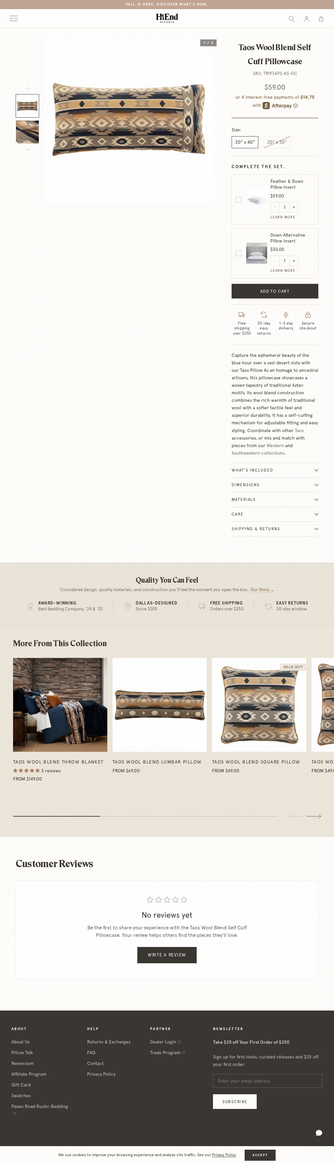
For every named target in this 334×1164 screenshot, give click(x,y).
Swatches (21, 1095)
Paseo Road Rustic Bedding (39, 1106)
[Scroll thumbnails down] (27, 149)
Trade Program (165, 1052)
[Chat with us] (319, 1133)
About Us (20, 1041)
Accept (259, 1155)
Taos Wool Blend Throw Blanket (58, 761)
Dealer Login (163, 1041)
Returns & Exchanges (108, 1041)
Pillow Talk (22, 1052)
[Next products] (314, 816)
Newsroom (22, 1063)
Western (275, 445)
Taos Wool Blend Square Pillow (256, 761)
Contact (95, 1063)
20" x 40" (245, 142)
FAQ (91, 1052)
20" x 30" (277, 142)
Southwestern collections (258, 453)
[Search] (291, 18)
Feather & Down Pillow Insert (286, 184)
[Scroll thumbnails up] (27, 88)
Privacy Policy (101, 1074)
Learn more (283, 217)
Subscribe (234, 1101)
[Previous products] (295, 816)
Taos (299, 430)
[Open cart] (321, 18)
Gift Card (21, 1084)
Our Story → (262, 589)
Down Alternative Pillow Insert (287, 237)
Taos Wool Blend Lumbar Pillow (157, 761)
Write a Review (167, 955)
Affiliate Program (28, 1074)
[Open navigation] (14, 18)
